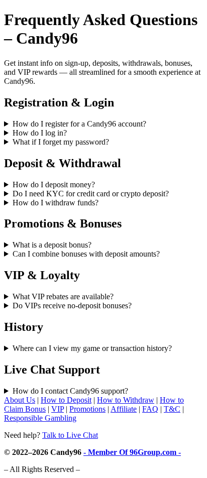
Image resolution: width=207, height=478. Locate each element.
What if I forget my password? (61, 142)
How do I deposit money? (54, 184)
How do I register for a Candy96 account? (79, 124)
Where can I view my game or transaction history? (92, 348)
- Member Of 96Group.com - (132, 452)
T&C (172, 409)
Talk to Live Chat (70, 435)
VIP (57, 409)
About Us (19, 400)
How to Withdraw (125, 400)
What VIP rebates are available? (63, 296)
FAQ (150, 409)
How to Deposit (66, 400)
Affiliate (124, 409)
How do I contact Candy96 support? (70, 391)
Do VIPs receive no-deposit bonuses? (72, 305)
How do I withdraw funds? (55, 202)
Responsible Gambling (40, 418)
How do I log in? (40, 133)
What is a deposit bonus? (52, 245)
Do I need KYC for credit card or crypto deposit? (91, 193)
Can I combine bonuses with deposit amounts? (86, 254)
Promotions (87, 409)
